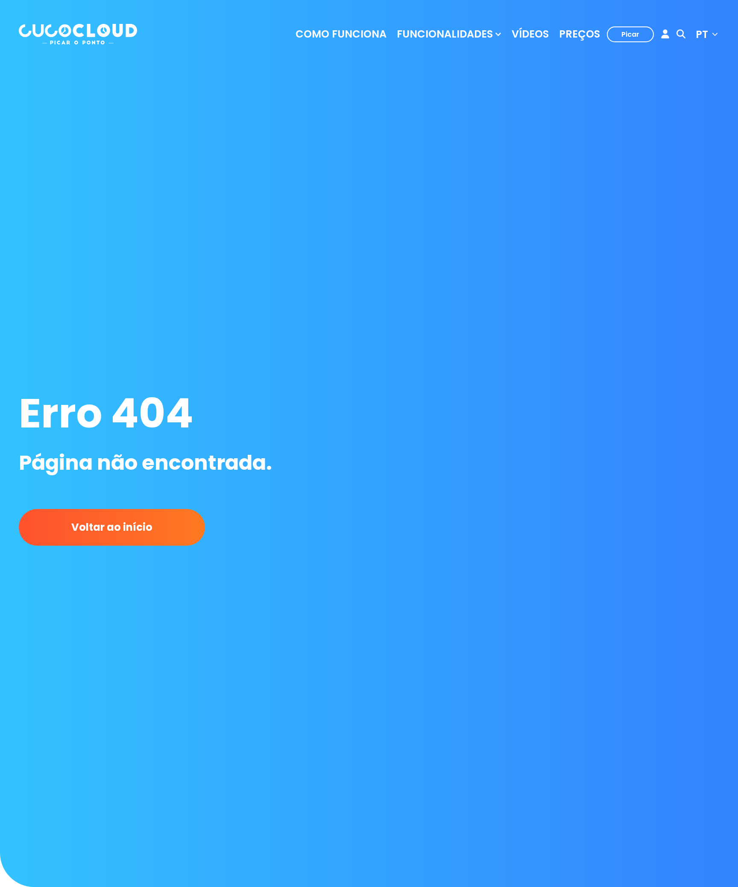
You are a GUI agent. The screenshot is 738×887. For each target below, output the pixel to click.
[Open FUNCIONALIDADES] (498, 34)
